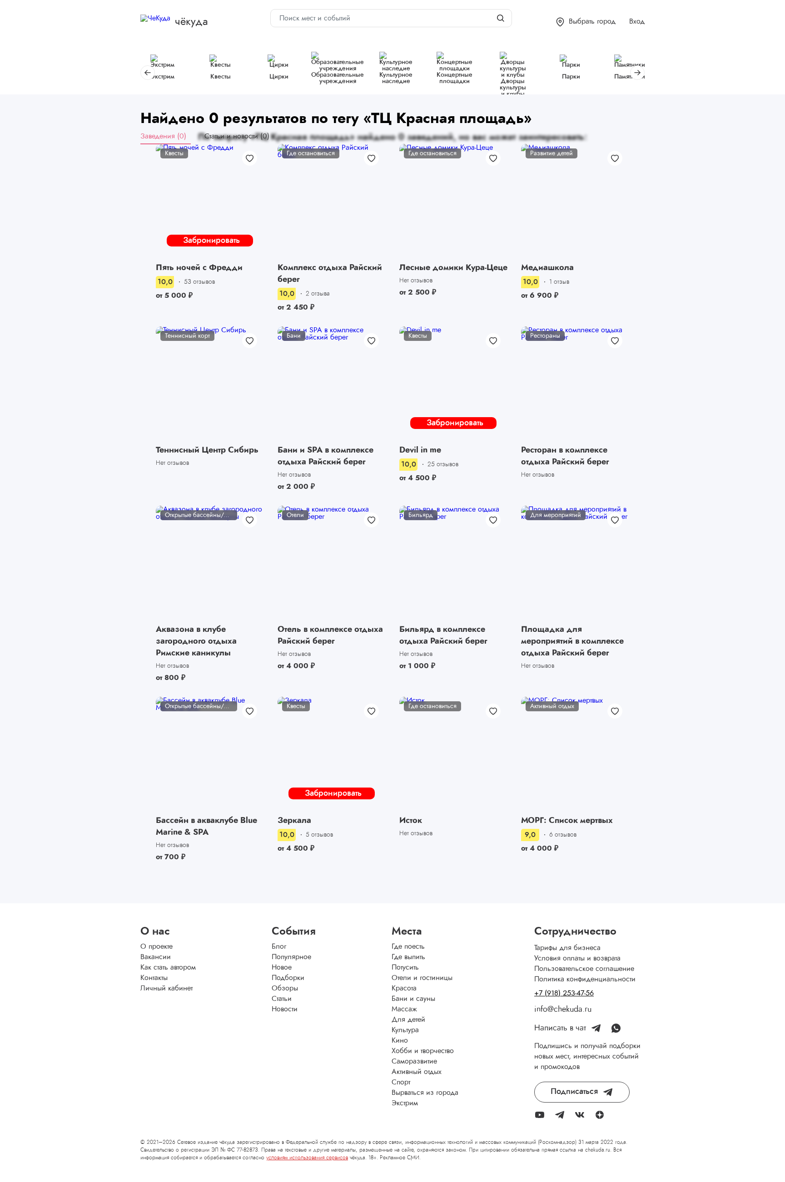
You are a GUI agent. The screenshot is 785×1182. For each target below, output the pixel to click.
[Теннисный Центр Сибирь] (210, 384)
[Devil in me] (453, 384)
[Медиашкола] (575, 202)
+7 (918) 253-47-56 (564, 993)
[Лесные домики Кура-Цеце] (453, 202)
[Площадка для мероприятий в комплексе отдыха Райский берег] (575, 563)
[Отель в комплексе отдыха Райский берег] (332, 563)
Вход (637, 21)
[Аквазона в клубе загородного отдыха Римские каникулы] (210, 563)
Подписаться (574, 1092)
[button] (586, 22)
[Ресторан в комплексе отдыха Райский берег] (575, 384)
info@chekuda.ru (562, 1009)
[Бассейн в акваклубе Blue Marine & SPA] (210, 755)
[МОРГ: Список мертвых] (575, 755)
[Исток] (453, 755)
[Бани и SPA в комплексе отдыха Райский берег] (332, 384)
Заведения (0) (163, 136)
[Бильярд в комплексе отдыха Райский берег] (453, 563)
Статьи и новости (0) (236, 136)
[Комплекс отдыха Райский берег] (332, 202)
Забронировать (211, 240)
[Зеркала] (332, 755)
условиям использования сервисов (307, 1157)
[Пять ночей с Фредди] (210, 202)
